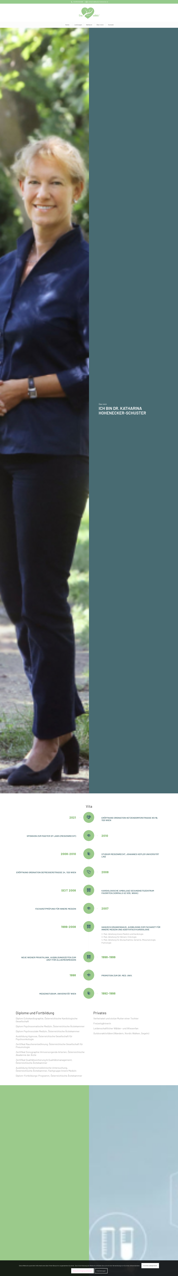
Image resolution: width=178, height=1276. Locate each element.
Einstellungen (101, 1271)
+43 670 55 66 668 (78, 2)
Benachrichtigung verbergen (82, 1271)
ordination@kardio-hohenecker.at (98, 2)
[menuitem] (77, 2)
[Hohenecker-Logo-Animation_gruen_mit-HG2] (89, 14)
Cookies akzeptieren (150, 1265)
